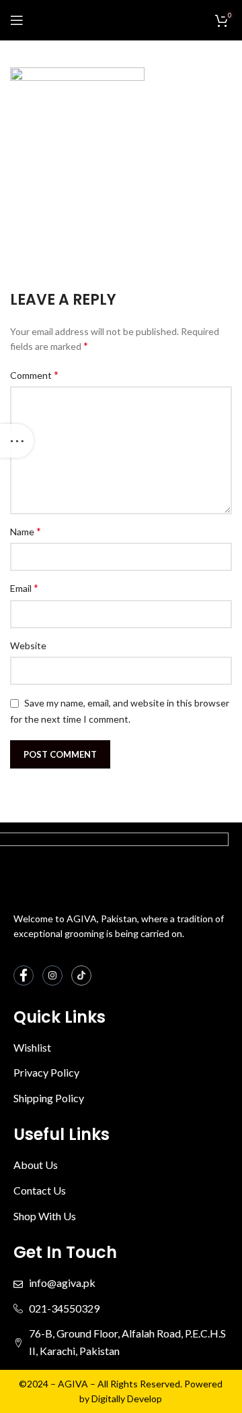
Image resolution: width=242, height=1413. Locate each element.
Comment (34, 374)
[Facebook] (23, 975)
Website (28, 645)
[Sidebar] (17, 441)
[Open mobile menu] (16, 20)
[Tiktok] (81, 975)
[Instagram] (52, 975)
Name (25, 530)
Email (24, 587)
